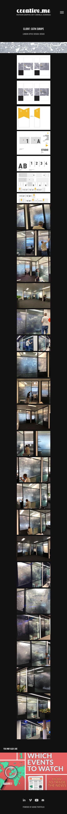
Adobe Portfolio (38, 807)
